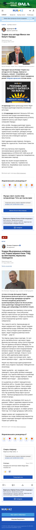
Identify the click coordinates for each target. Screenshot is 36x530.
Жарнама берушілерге (17, 519)
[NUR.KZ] (18, 10)
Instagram (19, 227)
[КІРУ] (33, 10)
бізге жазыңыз (21, 173)
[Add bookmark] (32, 485)
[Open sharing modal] (23, 485)
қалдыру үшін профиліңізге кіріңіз (14, 204)
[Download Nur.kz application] (18, 4)
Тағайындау (30, 14)
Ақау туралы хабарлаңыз (18, 514)
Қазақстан (12, 14)
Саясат (4, 14)
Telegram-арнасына (14, 78)
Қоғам (3, 241)
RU (30, 10)
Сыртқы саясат (21, 14)
